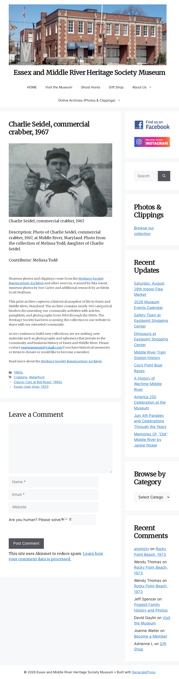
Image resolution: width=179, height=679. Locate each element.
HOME (32, 87)
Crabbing (20, 377)
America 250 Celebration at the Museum (150, 402)
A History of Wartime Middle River (148, 384)
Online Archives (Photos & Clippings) (86, 100)
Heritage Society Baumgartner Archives (71, 361)
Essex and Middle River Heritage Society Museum (89, 72)
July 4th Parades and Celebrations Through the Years (150, 421)
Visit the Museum (58, 87)
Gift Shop (116, 87)
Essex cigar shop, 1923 (31, 386)
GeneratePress (143, 672)
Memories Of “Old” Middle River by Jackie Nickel (150, 439)
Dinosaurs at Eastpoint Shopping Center (151, 339)
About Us (139, 87)
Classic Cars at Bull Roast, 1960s (38, 382)
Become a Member (150, 636)
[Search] (164, 176)
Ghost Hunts (90, 87)
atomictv (141, 549)
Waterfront (37, 377)
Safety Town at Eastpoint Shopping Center (151, 320)
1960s (18, 372)
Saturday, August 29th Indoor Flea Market (149, 289)
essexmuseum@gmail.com (41, 347)
